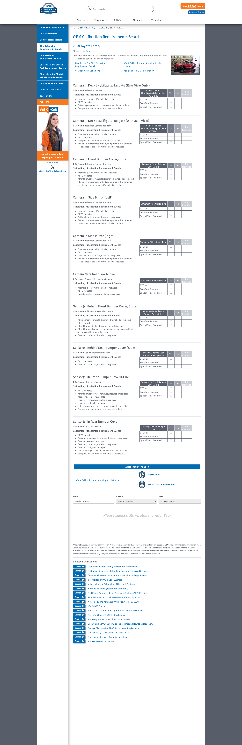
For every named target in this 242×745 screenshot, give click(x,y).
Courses (81, 20)
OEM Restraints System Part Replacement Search (53, 66)
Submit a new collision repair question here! (52, 156)
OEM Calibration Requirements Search (51, 47)
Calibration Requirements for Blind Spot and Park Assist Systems (118, 571)
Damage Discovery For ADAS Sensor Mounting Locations (114, 628)
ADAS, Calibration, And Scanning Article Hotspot (98, 480)
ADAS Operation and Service (101, 641)
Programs (99, 20)
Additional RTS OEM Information (139, 70)
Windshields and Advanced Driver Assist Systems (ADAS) (114, 601)
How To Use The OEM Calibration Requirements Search (90, 65)
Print (87, 51)
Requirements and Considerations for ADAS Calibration (114, 597)
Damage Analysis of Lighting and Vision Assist (109, 632)
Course (78, 566)
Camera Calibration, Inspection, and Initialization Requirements (117, 575)
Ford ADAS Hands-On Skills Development (107, 615)
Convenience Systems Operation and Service (109, 637)
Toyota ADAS (153, 474)
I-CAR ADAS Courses (97, 606)
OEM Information (48, 33)
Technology (156, 20)
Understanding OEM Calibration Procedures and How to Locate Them (120, 623)
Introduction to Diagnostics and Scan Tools (108, 588)
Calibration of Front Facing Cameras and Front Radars (113, 566)
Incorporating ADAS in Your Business (105, 579)
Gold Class (118, 20)
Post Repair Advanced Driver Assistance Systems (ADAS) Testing (117, 593)
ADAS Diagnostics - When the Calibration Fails (109, 619)
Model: (119, 496)
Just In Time (46, 95)
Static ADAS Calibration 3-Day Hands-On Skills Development (116, 610)
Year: (161, 496)
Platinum (137, 20)
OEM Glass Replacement (52, 83)
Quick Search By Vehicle (52, 27)
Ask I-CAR (44, 101)
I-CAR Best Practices (50, 89)
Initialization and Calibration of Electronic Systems (111, 584)
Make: (76, 496)
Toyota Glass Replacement (161, 484)
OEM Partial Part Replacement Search (50, 57)
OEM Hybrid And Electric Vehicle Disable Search (52, 76)
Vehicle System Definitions (87, 70)
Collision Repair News (51, 39)
